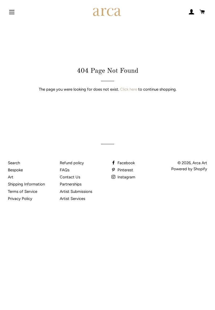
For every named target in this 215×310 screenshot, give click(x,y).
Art (10, 177)
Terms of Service (22, 191)
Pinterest (124, 170)
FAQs (64, 170)
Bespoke (15, 170)
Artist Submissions (76, 191)
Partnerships (71, 184)
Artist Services (72, 198)
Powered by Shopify (189, 169)
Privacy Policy (20, 198)
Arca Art (199, 163)
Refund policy (72, 163)
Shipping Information (26, 184)
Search (14, 163)
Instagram (125, 177)
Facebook (125, 163)
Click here (128, 89)
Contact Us (70, 177)
